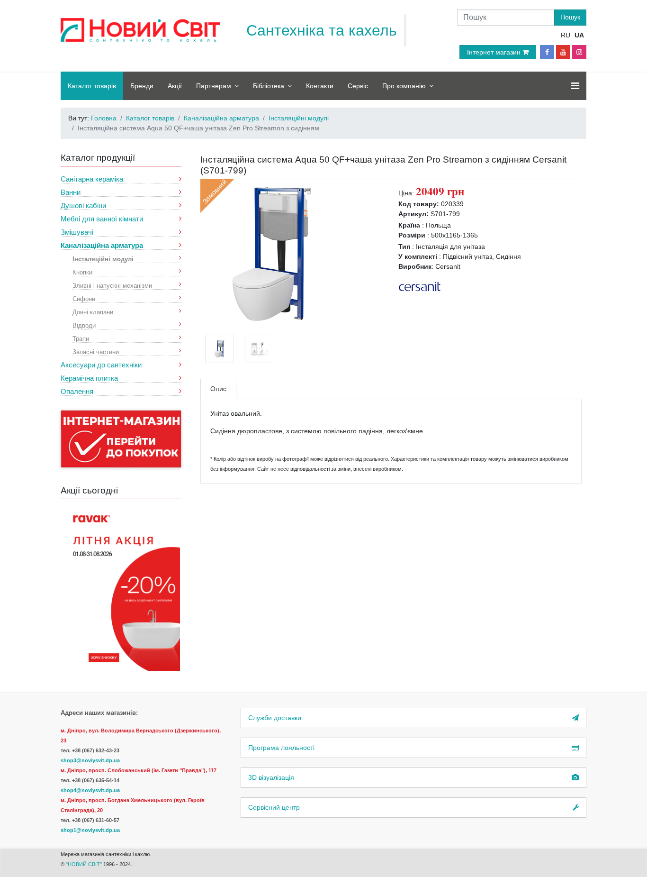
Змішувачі (77, 232)
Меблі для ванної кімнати (102, 219)
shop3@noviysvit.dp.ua (90, 760)
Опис (218, 389)
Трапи (80, 338)
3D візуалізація (271, 777)
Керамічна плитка (89, 378)
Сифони (83, 298)
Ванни (71, 192)
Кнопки (82, 271)
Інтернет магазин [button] (494, 52)
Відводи (84, 324)
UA (579, 35)
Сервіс (358, 86)
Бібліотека (268, 86)
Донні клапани (92, 311)
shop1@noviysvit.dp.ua (90, 830)
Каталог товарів (92, 86)
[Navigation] (575, 86)
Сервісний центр (274, 807)
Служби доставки (274, 718)
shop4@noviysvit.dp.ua (90, 790)
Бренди (141, 86)
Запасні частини (95, 351)
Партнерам (213, 86)
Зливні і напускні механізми (112, 285)
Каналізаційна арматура (102, 245)
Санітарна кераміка (92, 179)
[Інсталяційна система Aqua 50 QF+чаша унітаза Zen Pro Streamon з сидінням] (271, 253)
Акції (175, 86)
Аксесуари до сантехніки (101, 365)
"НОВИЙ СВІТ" (84, 864)
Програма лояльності (281, 747)
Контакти (319, 86)
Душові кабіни (83, 205)
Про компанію (404, 86)
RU (565, 35)
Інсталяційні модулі (103, 258)
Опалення (77, 391)
